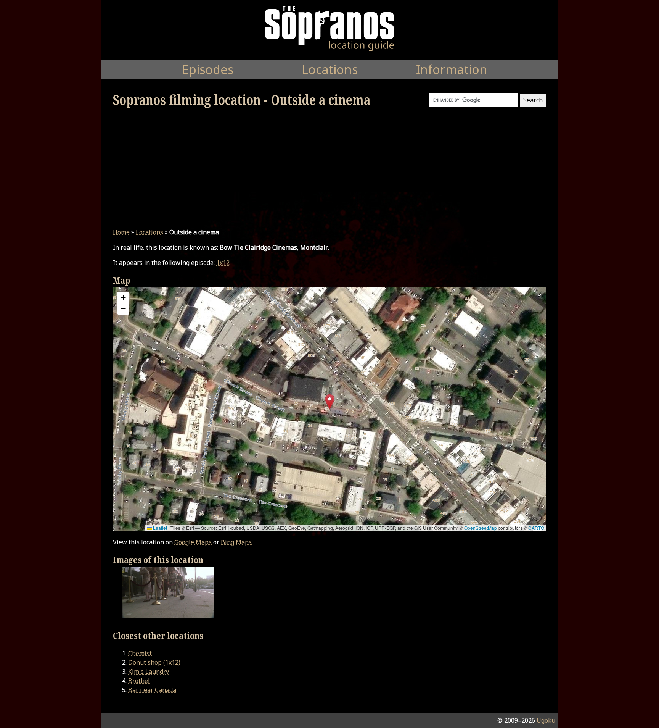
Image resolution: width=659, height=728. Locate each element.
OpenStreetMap (480, 528)
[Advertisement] (329, 168)
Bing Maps (236, 542)
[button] (329, 402)
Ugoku (546, 720)
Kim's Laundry (148, 671)
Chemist (140, 653)
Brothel (139, 680)
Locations (149, 232)
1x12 (223, 262)
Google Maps (193, 542)
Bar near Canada (152, 690)
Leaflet (159, 528)
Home (121, 232)
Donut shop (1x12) (154, 662)
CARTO (536, 528)
